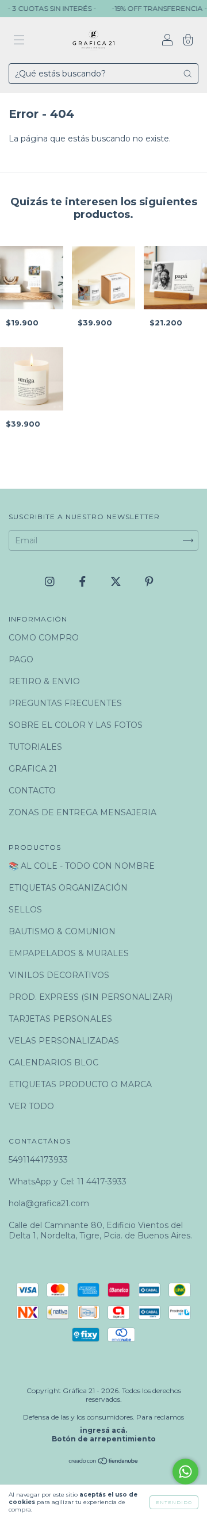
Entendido (174, 1502)
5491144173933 (38, 1159)
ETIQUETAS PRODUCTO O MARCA (80, 1084)
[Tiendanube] (104, 1462)
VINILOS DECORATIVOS (59, 975)
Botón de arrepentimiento (104, 1438)
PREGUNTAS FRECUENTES (65, 703)
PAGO (21, 659)
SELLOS (25, 909)
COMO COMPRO (44, 637)
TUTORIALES (35, 747)
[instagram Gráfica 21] (51, 582)
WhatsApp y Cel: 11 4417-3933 (67, 1181)
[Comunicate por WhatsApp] (185, 1472)
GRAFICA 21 (33, 769)
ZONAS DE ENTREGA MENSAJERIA (82, 812)
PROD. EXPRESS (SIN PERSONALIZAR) (90, 997)
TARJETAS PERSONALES (60, 1019)
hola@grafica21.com (49, 1203)
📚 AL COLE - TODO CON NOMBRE (82, 866)
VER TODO (31, 1106)
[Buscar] (187, 73)
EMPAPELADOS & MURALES (69, 953)
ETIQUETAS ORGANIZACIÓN (68, 888)
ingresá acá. (103, 1430)
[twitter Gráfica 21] (117, 582)
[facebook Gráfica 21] (83, 582)
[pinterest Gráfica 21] (149, 582)
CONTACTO (32, 790)
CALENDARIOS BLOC (53, 1062)
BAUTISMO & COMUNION (62, 931)
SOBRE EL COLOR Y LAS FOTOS (76, 725)
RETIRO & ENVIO (44, 681)
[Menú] (19, 41)
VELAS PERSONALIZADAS (64, 1040)
